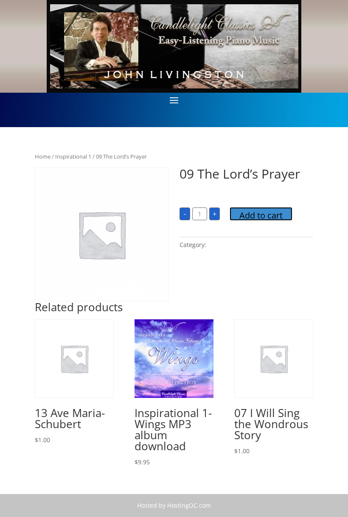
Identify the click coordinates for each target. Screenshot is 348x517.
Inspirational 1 (73, 156)
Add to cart (261, 215)
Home (43, 156)
